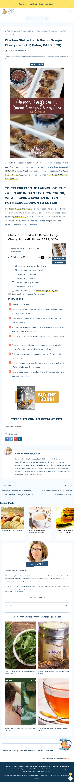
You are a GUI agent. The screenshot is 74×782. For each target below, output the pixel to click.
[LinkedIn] (20, 439)
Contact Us (40, 751)
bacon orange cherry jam (47, 291)
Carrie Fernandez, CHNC (18, 51)
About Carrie (7, 751)
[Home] (6, 31)
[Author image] (6, 51)
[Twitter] (11, 439)
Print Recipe (59, 259)
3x (50, 258)
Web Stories (50, 751)
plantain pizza (19, 217)
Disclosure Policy (29, 751)
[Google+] (16, 439)
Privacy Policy (18, 751)
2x (46, 258)
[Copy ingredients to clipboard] (24, 257)
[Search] (66, 605)
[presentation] (12, 518)
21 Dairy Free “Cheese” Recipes (12, 530)
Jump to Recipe (37, 64)
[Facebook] (7, 439)
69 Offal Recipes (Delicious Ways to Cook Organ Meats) (57, 490)
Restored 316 (67, 758)
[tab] (33, 541)
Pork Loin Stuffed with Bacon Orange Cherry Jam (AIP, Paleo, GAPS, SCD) (17, 490)
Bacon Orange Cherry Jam (20, 209)
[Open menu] (70, 11)
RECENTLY (10, 171)
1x (43, 258)
